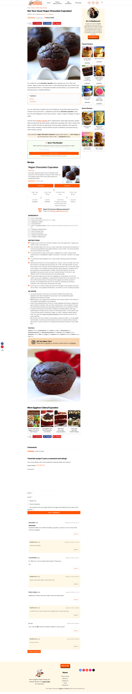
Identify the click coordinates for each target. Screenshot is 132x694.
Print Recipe (41, 185)
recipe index (46, 681)
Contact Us (65, 680)
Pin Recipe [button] (67, 185)
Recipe (31, 99)
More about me (92, 37)
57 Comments (50, 14)
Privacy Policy (65, 676)
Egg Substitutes (68, 2)
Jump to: (33, 96)
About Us (65, 678)
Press (65, 683)
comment (48, 343)
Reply (76, 534)
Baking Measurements (57, 2)
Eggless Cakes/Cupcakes (41, 7)
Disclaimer (65, 685)
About (49, 3)
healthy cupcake (41, 121)
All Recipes (78, 3)
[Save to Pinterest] (2, 346)
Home (28, 7)
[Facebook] (89, 3)
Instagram (73, 343)
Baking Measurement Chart (60, 211)
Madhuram (31, 170)
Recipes (33, 7)
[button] (28, 18)
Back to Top (65, 666)
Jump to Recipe (50, 17)
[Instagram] (97, 3)
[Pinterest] (93, 3)
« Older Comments (34, 651)
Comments (33, 101)
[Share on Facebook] (2, 343)
